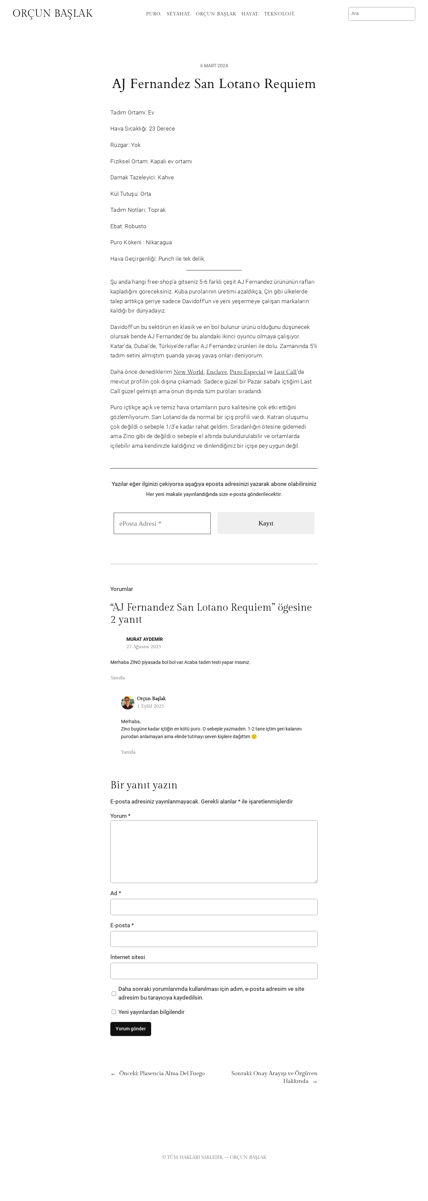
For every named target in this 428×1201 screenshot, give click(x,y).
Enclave (216, 372)
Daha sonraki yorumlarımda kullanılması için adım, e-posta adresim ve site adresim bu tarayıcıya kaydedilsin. (211, 993)
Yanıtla (117, 678)
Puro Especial (247, 372)
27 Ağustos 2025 (143, 647)
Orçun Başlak (52, 13)
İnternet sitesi (127, 957)
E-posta (122, 925)
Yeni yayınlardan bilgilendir (151, 1012)
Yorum (120, 815)
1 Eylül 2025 (150, 706)
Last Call (285, 372)
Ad (115, 893)
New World (189, 372)
